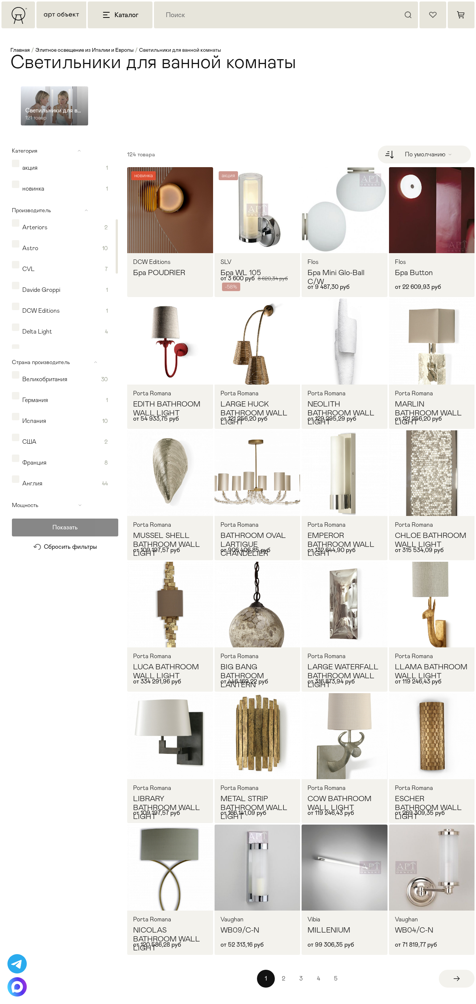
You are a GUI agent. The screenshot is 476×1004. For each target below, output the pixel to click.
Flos (313, 262)
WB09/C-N (240, 929)
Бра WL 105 (241, 272)
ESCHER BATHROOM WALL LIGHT (428, 807)
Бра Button (414, 272)
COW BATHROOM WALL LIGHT (340, 803)
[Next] (457, 979)
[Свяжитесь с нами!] (17, 963)
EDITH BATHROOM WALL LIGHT (166, 408)
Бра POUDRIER (159, 272)
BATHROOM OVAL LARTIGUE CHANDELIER (253, 544)
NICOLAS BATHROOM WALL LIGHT (166, 938)
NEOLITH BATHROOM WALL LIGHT (341, 412)
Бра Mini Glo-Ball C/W (336, 277)
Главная (20, 50)
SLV (226, 262)
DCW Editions (152, 262)
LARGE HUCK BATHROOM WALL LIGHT (254, 412)
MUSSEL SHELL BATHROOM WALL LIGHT (166, 544)
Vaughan (232, 919)
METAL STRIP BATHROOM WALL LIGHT (254, 807)
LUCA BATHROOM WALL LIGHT (166, 671)
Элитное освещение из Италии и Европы (84, 50)
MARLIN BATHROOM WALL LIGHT (428, 412)
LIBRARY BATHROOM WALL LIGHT (166, 807)
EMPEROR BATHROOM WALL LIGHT (341, 544)
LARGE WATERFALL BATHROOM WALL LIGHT (343, 675)
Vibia (314, 919)
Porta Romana (152, 393)
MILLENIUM (329, 929)
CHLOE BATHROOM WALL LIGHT (430, 540)
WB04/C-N (414, 929)
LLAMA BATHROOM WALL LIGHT (431, 671)
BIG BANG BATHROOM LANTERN (242, 675)
